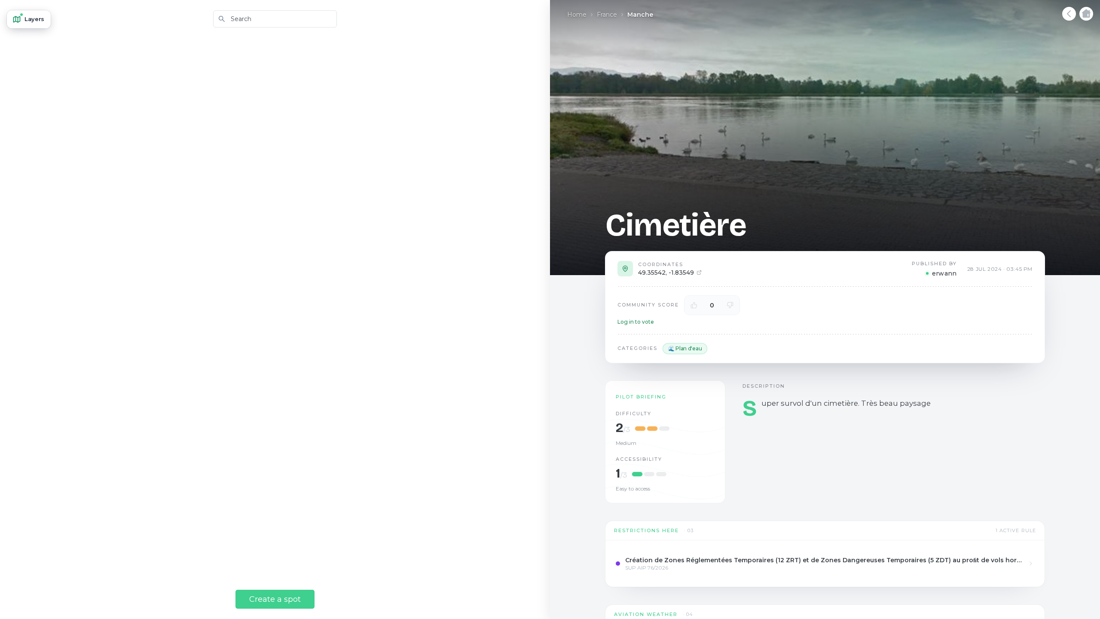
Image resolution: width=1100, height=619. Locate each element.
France (607, 14)
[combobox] (275, 19)
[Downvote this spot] (730, 305)
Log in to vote (635, 322)
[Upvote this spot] (694, 305)
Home (577, 14)
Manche (640, 14)
